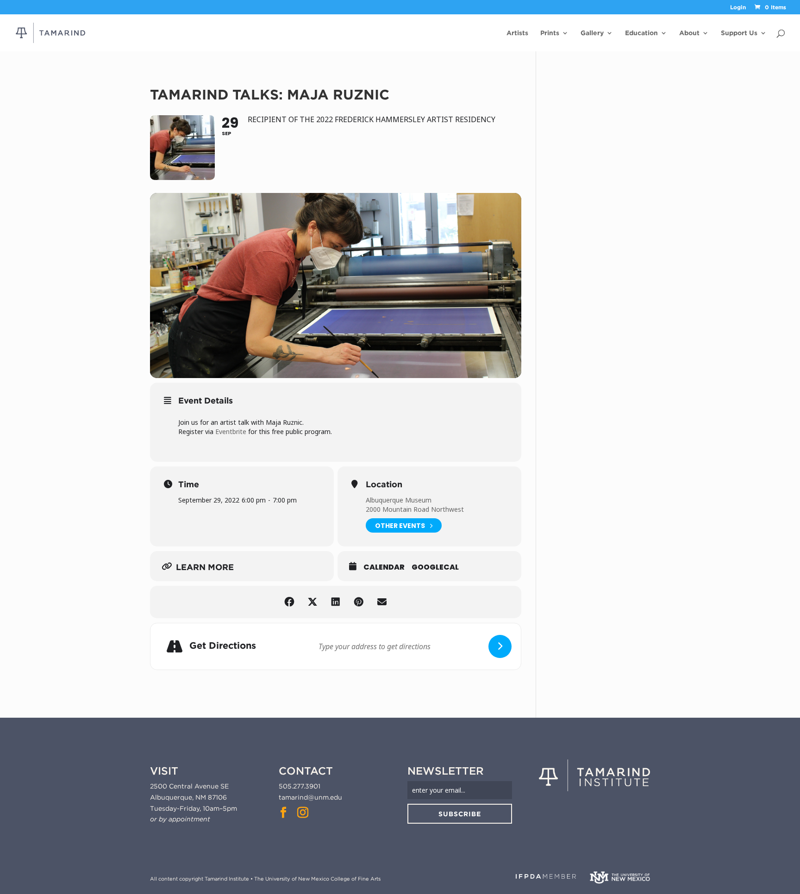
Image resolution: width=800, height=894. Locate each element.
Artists (517, 33)
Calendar (384, 567)
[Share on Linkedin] (335, 602)
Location (384, 484)
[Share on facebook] (289, 602)
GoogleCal (435, 567)
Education (641, 33)
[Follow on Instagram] (303, 812)
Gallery (592, 33)
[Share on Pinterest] (358, 602)
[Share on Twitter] (312, 602)
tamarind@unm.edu (310, 797)
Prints (549, 33)
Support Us (739, 33)
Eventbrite (230, 431)
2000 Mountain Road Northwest (415, 509)
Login (738, 8)
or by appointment (180, 819)
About (689, 33)
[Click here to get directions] (500, 646)
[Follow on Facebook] (283, 812)
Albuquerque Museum (398, 500)
